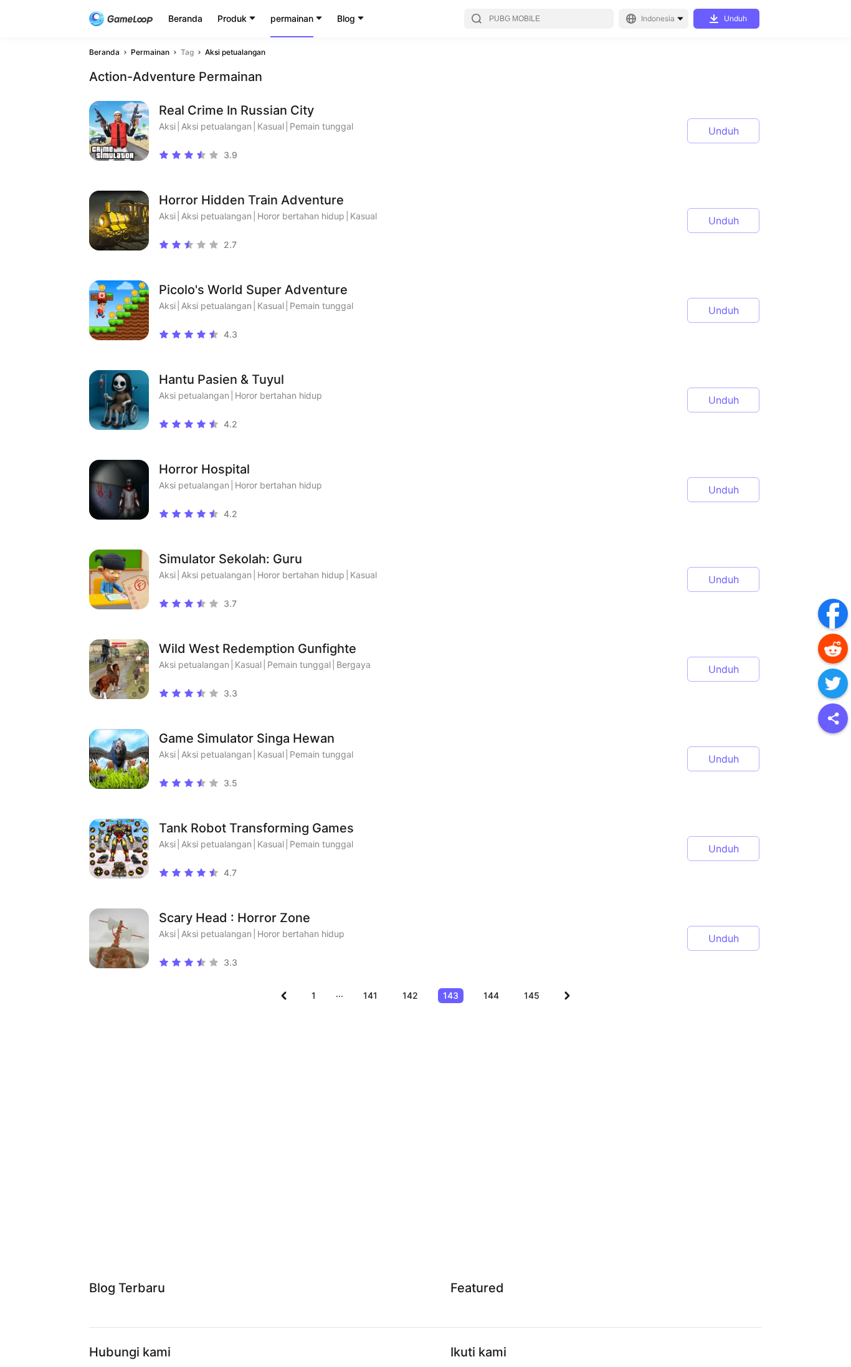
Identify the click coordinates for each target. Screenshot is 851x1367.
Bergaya (353, 664)
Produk (232, 18)
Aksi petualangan (235, 52)
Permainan (150, 52)
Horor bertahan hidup (301, 216)
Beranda (185, 18)
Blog (346, 18)
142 (410, 995)
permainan (291, 18)
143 (451, 995)
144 (491, 995)
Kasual (270, 126)
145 (532, 995)
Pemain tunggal (321, 126)
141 (370, 995)
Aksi (167, 126)
